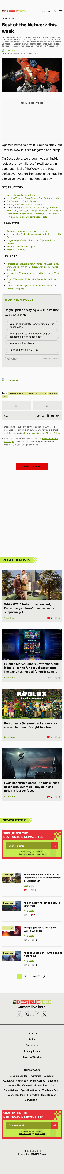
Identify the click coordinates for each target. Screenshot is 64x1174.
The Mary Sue (50, 1090)
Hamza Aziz (14, 50)
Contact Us (32, 1045)
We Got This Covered (20, 1085)
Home (4, 18)
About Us (32, 1033)
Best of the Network (17, 393)
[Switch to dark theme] (55, 11)
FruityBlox (33, 1094)
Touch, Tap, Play (15, 1094)
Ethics (32, 1039)
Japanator (53, 393)
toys (5, 396)
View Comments (32, 466)
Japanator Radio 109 (16, 249)
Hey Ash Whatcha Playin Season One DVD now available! (34, 198)
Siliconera (53, 1080)
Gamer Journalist (44, 1085)
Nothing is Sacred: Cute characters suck (26, 204)
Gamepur (48, 1075)
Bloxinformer (48, 1094)
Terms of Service (25, 854)
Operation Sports (30, 1090)
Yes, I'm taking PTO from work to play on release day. (32, 325)
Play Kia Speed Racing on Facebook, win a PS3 (37, 210)
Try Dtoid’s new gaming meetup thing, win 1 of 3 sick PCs (34, 213)
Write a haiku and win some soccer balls (27, 217)
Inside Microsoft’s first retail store (23, 195)
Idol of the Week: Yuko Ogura (21, 246)
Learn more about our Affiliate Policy (41, 433)
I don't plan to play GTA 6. (24, 349)
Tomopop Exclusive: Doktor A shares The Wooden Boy (33, 263)
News (13, 18)
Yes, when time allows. (22, 343)
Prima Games (37, 1080)
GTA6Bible (31, 1099)
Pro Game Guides (18, 1075)
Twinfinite (35, 1075)
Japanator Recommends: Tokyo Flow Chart (27, 231)
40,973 (36, 976)
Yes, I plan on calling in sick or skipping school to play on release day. (31, 335)
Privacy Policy (40, 854)
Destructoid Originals (37, 393)
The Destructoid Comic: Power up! (23, 201)
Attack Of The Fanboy (15, 1080)
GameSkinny (11, 1090)
